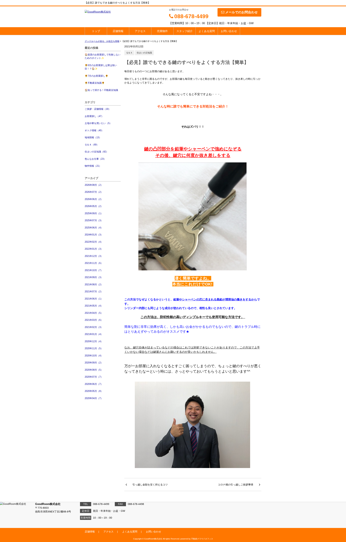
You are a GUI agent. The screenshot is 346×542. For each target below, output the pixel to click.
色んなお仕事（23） (95, 159)
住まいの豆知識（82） (96, 151)
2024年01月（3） (94, 234)
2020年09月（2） (94, 362)
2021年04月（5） (94, 313)
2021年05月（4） (94, 305)
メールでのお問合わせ (241, 12)
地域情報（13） (93, 137)
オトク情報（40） (94, 130)
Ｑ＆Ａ (129, 52)
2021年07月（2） (94, 291)
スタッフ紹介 (184, 31)
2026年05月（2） (94, 206)
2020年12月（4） (94, 341)
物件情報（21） (93, 166)
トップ (96, 31)
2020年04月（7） (94, 398)
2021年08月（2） (94, 284)
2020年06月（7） (94, 384)
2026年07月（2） (94, 192)
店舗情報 (118, 31)
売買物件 (162, 31)
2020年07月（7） (94, 376)
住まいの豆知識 (144, 52)
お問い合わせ (229, 31)
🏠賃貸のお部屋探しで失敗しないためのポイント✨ (102, 56)
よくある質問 (207, 31)
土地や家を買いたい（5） (98, 123)
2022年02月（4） (94, 241)
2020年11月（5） (94, 348)
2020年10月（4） (94, 355)
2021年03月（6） (94, 320)
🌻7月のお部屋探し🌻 (96, 76)
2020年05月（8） (94, 391)
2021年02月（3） (94, 327)
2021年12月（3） (94, 256)
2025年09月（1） (94, 213)
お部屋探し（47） (94, 116)
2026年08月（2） (94, 185)
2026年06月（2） (94, 199)
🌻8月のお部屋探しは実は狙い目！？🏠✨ (101, 67)
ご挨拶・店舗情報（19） (98, 109)
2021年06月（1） (94, 298)
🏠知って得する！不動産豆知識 (101, 90)
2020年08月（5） (94, 369)
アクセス (140, 31)
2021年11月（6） (94, 263)
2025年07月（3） (94, 220)
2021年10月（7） (94, 270)
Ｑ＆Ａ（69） (92, 144)
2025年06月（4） (94, 227)
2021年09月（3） (94, 277)
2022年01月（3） (94, 249)
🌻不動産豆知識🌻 (95, 83)
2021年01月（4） (94, 334)
